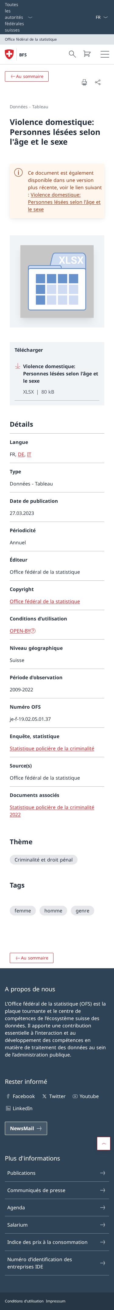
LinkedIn (23, 1108)
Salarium (17, 1224)
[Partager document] (97, 82)
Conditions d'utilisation (24, 1301)
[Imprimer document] (84, 82)
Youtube (89, 1096)
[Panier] (86, 53)
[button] (103, 1143)
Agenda (16, 1207)
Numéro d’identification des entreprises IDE (39, 1263)
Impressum (55, 1301)
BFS (23, 55)
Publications (21, 1173)
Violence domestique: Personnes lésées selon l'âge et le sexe (64, 202)
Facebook (24, 1096)
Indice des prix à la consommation (47, 1242)
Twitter (57, 1096)
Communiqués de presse (36, 1190)
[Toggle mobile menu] (105, 54)
